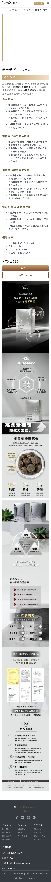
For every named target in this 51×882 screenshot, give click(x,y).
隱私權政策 (7, 836)
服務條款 (6, 840)
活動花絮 (38, 833)
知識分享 (38, 829)
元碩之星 (22, 833)
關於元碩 (6, 833)
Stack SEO (42, 874)
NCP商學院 (23, 836)
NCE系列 (24, 10)
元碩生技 (13, 10)
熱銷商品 (22, 829)
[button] (48, 3)
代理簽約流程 (39, 836)
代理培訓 (38, 840)
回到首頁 (6, 829)
